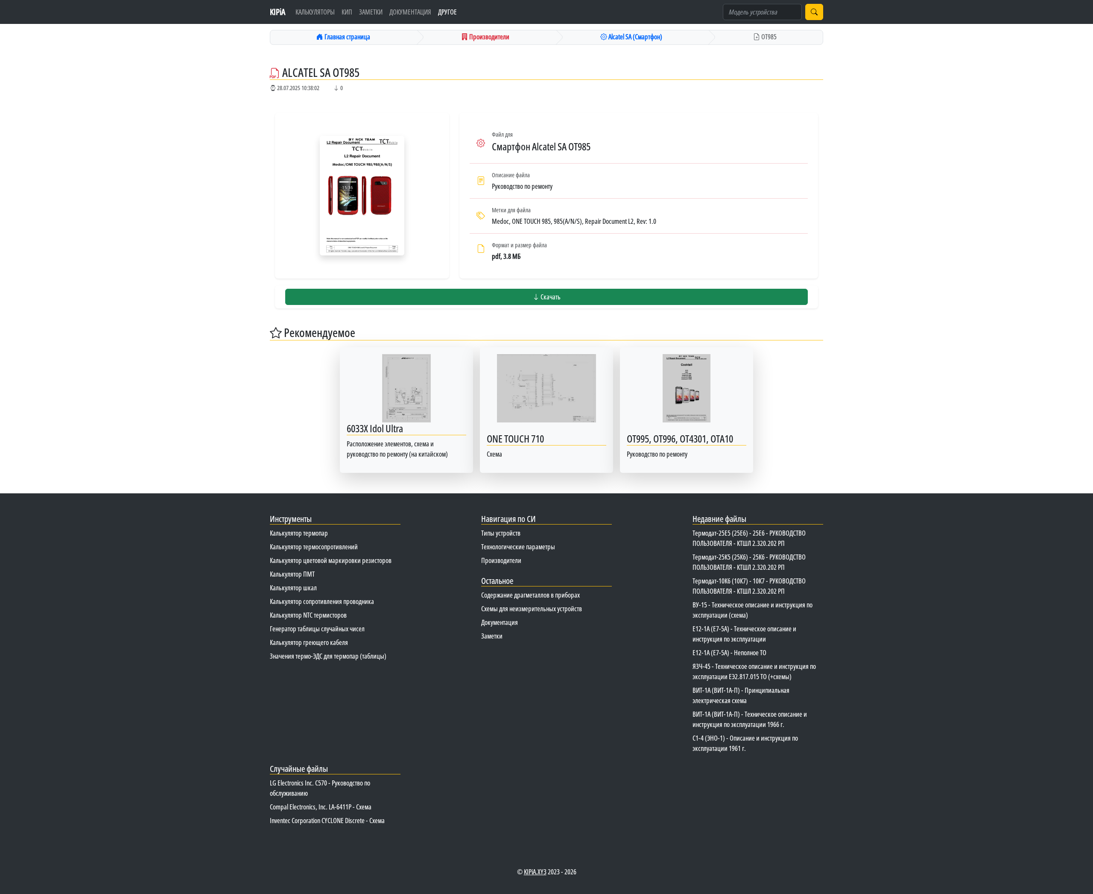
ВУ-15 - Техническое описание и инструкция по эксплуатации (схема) (752, 610)
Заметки (371, 12)
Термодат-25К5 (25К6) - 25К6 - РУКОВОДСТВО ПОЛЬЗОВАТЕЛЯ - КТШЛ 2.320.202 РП (749, 562)
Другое (447, 12)
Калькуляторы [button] (315, 12)
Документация (410, 12)
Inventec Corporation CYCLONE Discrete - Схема (327, 820)
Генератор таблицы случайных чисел (317, 628)
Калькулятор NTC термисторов (308, 615)
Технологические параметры (518, 546)
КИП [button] (347, 12)
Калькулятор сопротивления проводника (322, 601)
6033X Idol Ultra (375, 428)
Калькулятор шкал (293, 587)
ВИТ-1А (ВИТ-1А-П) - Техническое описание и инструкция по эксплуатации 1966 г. (750, 719)
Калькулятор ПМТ (292, 574)
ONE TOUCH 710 (515, 438)
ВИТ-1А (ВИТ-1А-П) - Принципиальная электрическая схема (741, 695)
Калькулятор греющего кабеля (309, 642)
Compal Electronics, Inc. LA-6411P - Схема (320, 807)
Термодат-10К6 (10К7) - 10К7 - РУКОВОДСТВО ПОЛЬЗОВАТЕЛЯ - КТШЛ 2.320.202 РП (749, 586)
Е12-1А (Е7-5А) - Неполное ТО (729, 652)
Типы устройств (500, 533)
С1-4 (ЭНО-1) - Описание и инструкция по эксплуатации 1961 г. (745, 743)
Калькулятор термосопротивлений (314, 546)
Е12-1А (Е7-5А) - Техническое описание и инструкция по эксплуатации (744, 634)
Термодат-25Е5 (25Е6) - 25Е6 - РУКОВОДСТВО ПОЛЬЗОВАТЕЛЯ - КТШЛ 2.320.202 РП (749, 538)
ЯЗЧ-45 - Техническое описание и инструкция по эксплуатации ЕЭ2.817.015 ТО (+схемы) (754, 671)
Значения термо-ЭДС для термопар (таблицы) (328, 656)
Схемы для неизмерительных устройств (531, 608)
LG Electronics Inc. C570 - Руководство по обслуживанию (320, 788)
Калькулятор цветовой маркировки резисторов (331, 560)
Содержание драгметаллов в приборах (530, 595)
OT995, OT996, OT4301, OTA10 (680, 438)
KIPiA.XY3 (535, 871)
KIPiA (277, 12)
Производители (501, 560)
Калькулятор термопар (299, 533)
